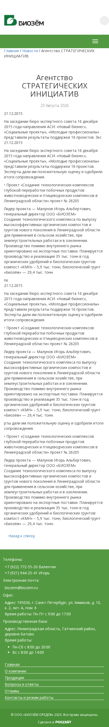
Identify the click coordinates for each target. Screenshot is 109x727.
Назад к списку (21, 535)
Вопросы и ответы (22, 684)
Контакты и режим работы (29, 698)
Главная (12, 664)
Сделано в (46, 722)
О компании (15, 671)
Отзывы (12, 691)
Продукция (14, 678)
